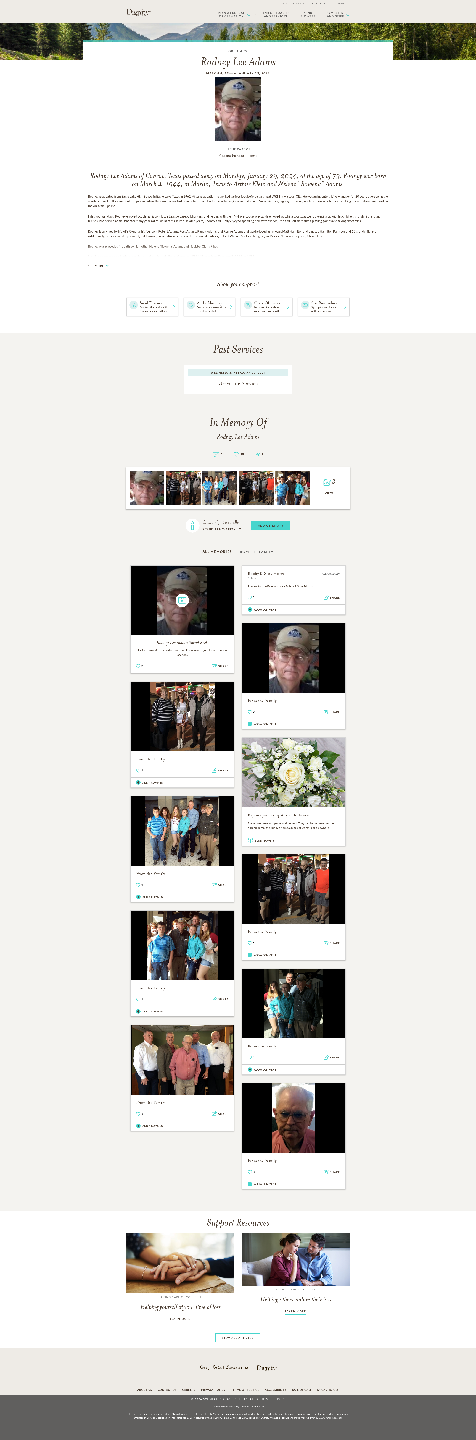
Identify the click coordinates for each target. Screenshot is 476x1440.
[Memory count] (216, 454)
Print (341, 3)
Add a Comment (265, 609)
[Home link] (138, 12)
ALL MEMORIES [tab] (217, 552)
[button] (234, 14)
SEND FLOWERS (265, 840)
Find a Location (292, 3)
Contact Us (321, 3)
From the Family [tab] (255, 552)
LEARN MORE (180, 1318)
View (329, 493)
